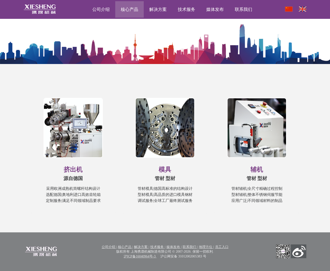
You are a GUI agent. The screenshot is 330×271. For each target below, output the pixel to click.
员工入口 (222, 247)
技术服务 (186, 9)
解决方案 (158, 9)
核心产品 (129, 9)
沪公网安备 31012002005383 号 (183, 256)
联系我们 (243, 9)
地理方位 (206, 247)
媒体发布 (215, 9)
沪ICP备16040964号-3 (140, 256)
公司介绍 (101, 9)
